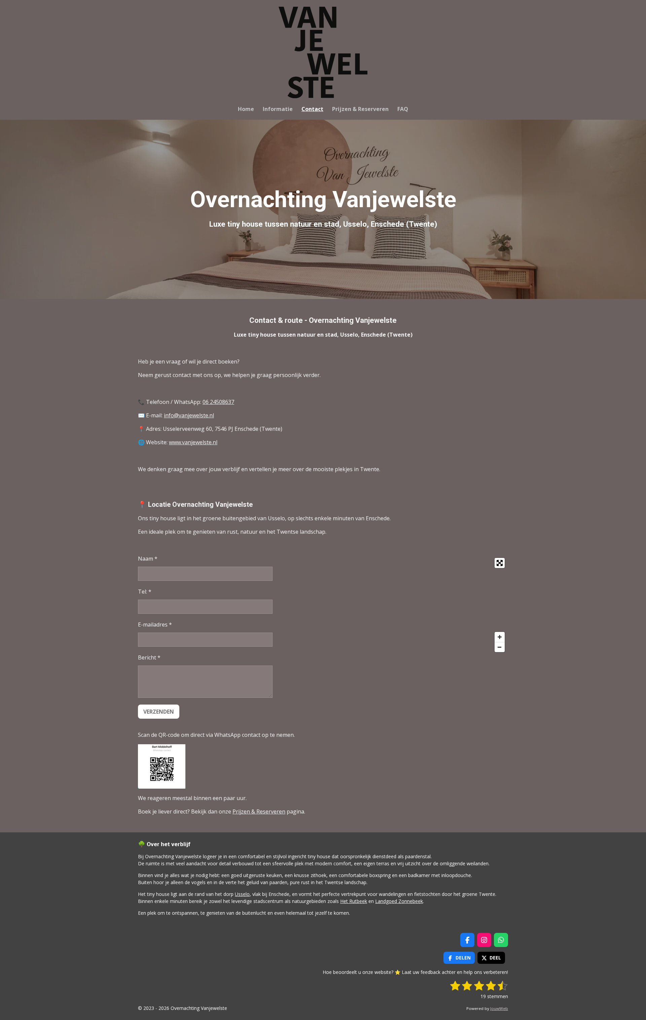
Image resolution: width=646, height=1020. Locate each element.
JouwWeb (499, 1008)
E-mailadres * (155, 624)
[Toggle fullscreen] (500, 563)
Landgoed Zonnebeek (399, 901)
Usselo (242, 894)
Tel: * (144, 591)
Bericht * (149, 657)
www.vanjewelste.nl (193, 442)
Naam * (147, 558)
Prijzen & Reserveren (258, 811)
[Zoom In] (500, 637)
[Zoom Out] (500, 647)
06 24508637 (218, 402)
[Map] (417, 605)
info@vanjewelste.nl (189, 415)
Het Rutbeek (353, 901)
